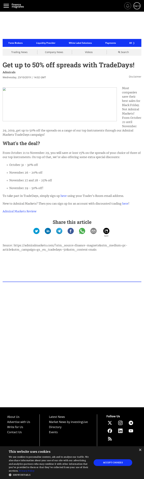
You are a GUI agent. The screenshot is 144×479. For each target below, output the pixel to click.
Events (53, 432)
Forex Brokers (15, 43)
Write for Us (15, 427)
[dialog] (72, 462)
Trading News (19, 52)
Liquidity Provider (45, 43)
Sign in (137, 6)
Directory (55, 427)
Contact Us (14, 432)
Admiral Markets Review (19, 211)
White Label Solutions (80, 43)
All (130, 42)
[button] (49, 474)
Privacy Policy (26, 470)
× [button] (140, 450)
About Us (13, 417)
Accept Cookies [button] (113, 462)
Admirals (9, 72)
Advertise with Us (18, 422)
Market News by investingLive (68, 422)
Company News (54, 52)
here (64, 196)
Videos (89, 52)
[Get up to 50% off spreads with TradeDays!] (36, 231)
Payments (110, 43)
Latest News (57, 417)
